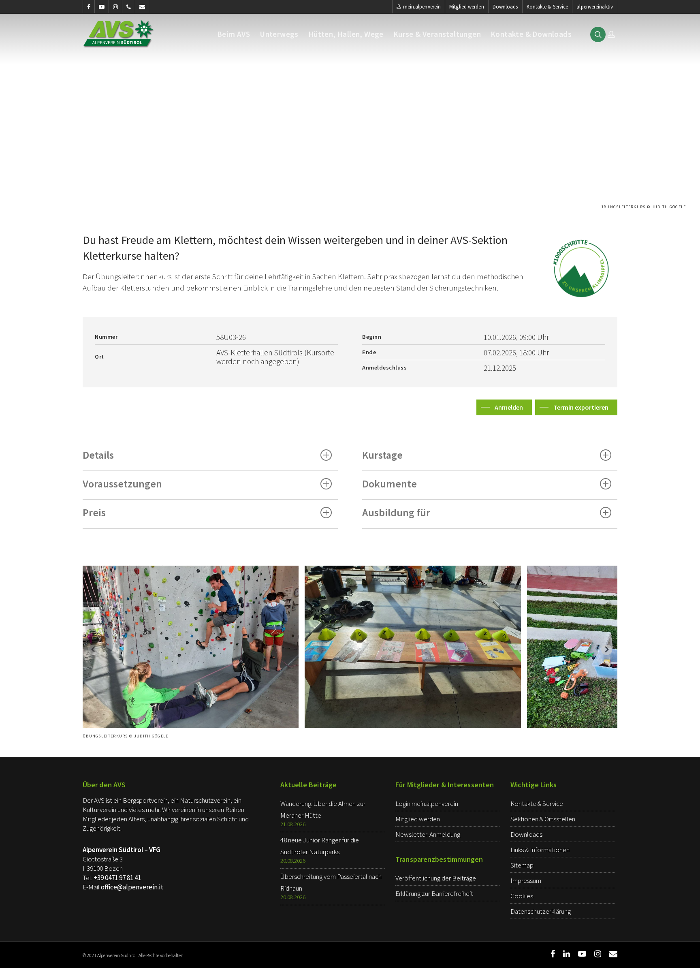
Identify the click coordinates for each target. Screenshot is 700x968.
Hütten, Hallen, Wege (346, 34)
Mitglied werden (466, 6)
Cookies (521, 895)
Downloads (505, 6)
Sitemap (522, 865)
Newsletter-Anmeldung (427, 834)
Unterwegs (279, 34)
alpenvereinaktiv (594, 6)
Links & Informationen (540, 849)
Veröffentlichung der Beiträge (435, 878)
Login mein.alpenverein (426, 803)
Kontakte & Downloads (531, 34)
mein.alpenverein (422, 6)
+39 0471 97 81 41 (117, 877)
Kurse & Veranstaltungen (437, 34)
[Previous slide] (93, 649)
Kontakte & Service (547, 6)
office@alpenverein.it (132, 887)
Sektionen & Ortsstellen (542, 818)
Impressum (525, 880)
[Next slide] (606, 649)
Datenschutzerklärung (540, 911)
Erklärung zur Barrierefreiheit (434, 893)
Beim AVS (233, 34)
